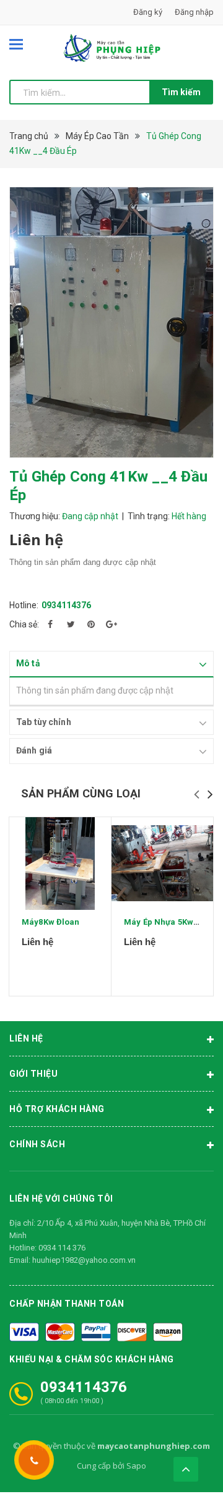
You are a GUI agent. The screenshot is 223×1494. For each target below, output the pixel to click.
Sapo (136, 1465)
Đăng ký (147, 12)
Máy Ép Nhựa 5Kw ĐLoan (172, 922)
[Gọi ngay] (34, 1460)
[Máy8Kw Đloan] (60, 863)
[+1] (111, 624)
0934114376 (66, 605)
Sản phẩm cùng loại (81, 793)
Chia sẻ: (24, 624)
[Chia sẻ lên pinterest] (91, 624)
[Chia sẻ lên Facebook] (50, 624)
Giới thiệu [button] (33, 1074)
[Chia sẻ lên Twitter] (70, 624)
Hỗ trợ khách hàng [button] (57, 1109)
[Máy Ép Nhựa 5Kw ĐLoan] (162, 863)
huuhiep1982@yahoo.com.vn (84, 1260)
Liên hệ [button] (26, 1038)
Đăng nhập (194, 12)
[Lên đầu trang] (185, 1469)
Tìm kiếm (181, 92)
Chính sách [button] (37, 1144)
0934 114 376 (61, 1247)
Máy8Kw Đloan (51, 922)
